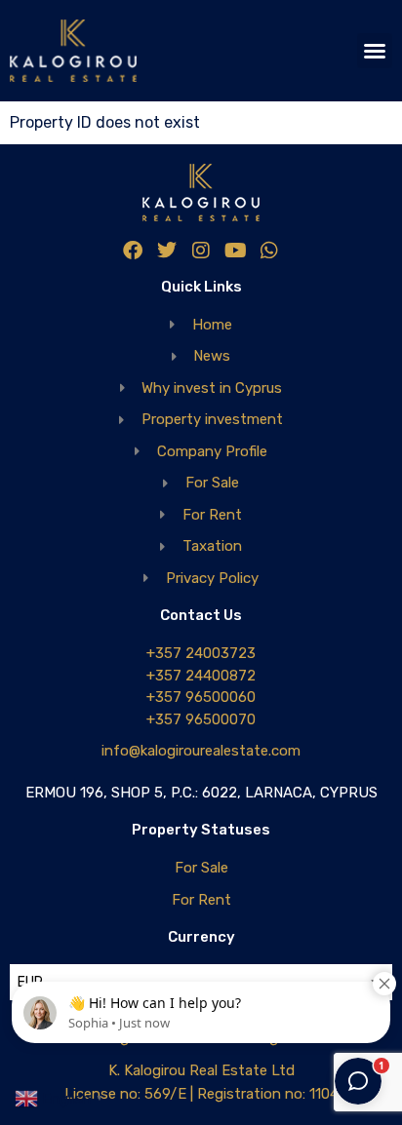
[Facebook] (132, 250)
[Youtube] (235, 250)
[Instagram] (201, 250)
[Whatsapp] (269, 250)
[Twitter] (167, 250)
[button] (374, 50)
